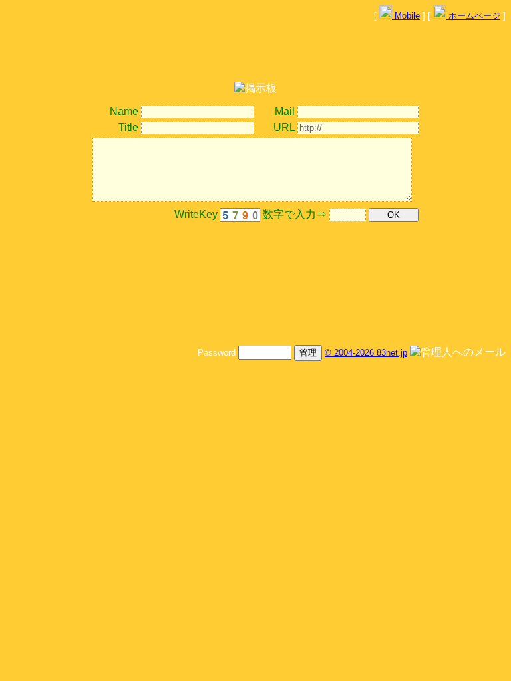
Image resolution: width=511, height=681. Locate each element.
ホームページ (473, 16)
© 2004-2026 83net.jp (366, 353)
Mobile (406, 16)
